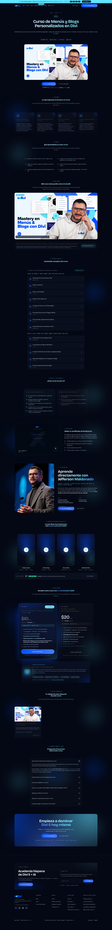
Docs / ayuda (70, 907)
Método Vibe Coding (38, 5)
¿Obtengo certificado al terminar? (56, 793)
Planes (53, 898)
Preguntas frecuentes (56, 904)
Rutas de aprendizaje (40, 904)
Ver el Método (86, 1)
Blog (45, 5)
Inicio (23, 5)
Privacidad (90, 920)
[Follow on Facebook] (16, 908)
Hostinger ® (62, 920)
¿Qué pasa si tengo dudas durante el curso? (56, 798)
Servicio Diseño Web (87, 901)
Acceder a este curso (49, 83)
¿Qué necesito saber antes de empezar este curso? (56, 761)
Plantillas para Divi (87, 898)
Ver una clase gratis (64, 83)
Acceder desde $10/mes (89, 5)
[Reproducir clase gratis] (56, 216)
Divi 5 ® (72, 920)
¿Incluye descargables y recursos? (56, 782)
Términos (95, 920)
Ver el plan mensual (64, 836)
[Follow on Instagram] (19, 908)
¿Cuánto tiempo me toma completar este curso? (56, 777)
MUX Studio (70, 901)
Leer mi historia (80, 508)
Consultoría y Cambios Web (89, 907)
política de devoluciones (58, 679)
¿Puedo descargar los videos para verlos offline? (56, 803)
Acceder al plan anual (38, 651)
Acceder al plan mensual (76, 652)
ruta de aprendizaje (72, 769)
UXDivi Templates (71, 904)
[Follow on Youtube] (23, 908)
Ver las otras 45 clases (88, 245)
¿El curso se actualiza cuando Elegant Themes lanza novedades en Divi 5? (56, 788)
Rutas (31, 5)
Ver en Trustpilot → (90, 576)
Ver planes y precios (25, 884)
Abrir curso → (36, 735)
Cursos (27, 5)
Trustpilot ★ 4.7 (55, 907)
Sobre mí (50, 5)
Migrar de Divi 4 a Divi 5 (88, 909)
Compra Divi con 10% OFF (73, 909)
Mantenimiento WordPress (89, 904)
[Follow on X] (26, 908)
